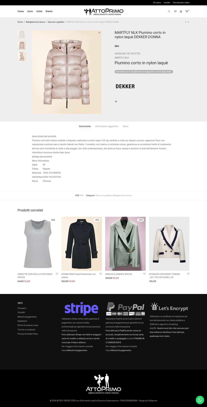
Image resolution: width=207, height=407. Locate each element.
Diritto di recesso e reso (28, 325)
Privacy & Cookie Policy (28, 334)
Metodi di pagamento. (77, 350)
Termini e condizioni (26, 330)
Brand (125, 126)
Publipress (152, 401)
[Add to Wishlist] (116, 101)
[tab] (85, 126)
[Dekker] (125, 86)
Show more (21, 281)
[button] (200, 400)
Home (20, 22)
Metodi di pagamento (27, 317)
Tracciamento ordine (181, 3)
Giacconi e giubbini (56, 22)
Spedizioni (22, 321)
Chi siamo (157, 3)
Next (100, 72)
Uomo (30, 11)
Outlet (39, 11)
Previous (34, 72)
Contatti (167, 3)
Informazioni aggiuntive (106, 126)
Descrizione (85, 126)
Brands (49, 11)
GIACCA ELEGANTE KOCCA (118, 274)
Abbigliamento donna (35, 22)
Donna (21, 11)
